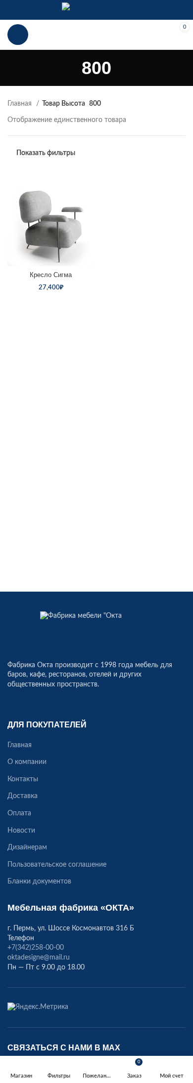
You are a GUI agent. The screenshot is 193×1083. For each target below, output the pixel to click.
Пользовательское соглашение (56, 864)
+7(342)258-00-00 (96, 34)
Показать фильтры (45, 153)
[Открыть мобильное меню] (17, 34)
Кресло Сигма (51, 275)
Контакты (22, 779)
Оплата (19, 813)
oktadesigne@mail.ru (38, 957)
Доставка (22, 796)
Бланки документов (39, 881)
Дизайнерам (27, 847)
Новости (21, 830)
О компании (27, 762)
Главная (20, 103)
